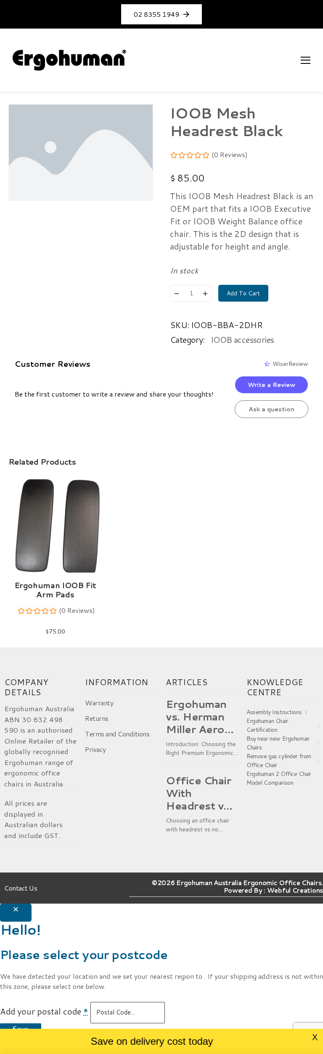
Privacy (95, 749)
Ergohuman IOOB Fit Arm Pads (55, 590)
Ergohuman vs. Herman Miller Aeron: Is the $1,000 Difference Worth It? (201, 717)
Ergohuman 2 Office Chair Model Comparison (278, 778)
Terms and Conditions (117, 734)
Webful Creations (295, 890)
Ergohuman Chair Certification (267, 725)
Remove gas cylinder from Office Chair (278, 760)
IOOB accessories (242, 339)
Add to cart (243, 293)
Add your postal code (44, 1011)
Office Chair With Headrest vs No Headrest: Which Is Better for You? (201, 793)
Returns (97, 718)
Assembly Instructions (274, 712)
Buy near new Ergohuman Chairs (278, 743)
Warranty (99, 702)
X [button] (315, 1037)
